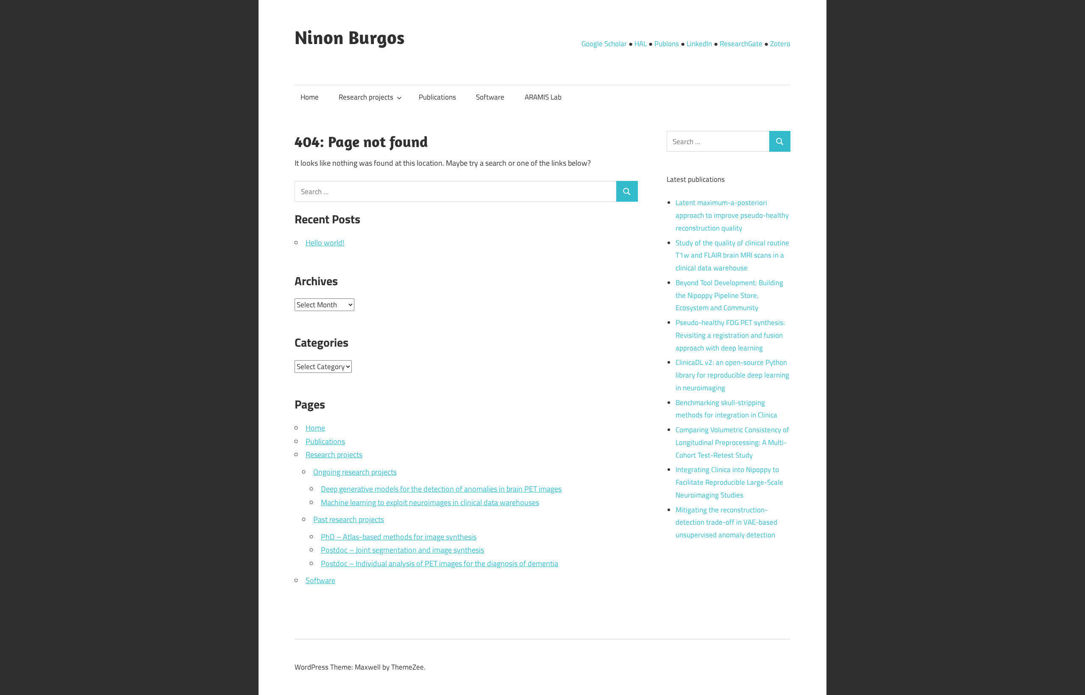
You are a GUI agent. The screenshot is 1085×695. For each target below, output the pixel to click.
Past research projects (348, 519)
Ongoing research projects (355, 472)
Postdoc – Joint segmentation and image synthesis (402, 550)
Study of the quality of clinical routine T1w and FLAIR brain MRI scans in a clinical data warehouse (732, 255)
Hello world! (325, 242)
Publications (437, 97)
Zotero (780, 43)
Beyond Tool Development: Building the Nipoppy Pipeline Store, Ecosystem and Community (729, 295)
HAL (640, 43)
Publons (666, 43)
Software (490, 97)
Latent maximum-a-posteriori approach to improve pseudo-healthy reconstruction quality (732, 215)
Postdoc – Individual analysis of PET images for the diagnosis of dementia (439, 563)
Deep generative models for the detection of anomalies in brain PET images (441, 489)
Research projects (366, 97)
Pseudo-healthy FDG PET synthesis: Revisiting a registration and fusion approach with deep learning (730, 335)
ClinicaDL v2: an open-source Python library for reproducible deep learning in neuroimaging (732, 375)
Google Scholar (604, 43)
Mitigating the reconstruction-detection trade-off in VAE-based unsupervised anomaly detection (726, 522)
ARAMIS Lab (543, 97)
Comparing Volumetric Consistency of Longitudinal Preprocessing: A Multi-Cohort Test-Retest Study (732, 442)
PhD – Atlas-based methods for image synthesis (398, 536)
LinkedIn (699, 43)
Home (309, 97)
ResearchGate (741, 43)
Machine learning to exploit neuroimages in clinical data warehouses (430, 502)
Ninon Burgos (350, 37)
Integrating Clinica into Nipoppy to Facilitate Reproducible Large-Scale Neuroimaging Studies (729, 482)
